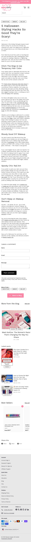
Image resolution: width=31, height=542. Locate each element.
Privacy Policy (11, 279)
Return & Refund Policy (7, 496)
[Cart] (25, 7)
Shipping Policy (5, 493)
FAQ (2, 484)
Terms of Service (22, 279)
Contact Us (4, 487)
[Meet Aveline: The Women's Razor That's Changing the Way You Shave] (16, 319)
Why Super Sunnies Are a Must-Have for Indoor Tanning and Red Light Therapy (21, 352)
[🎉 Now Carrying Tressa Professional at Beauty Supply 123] (7, 390)
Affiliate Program (5, 469)
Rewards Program (6, 463)
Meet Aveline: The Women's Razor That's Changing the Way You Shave (16, 334)
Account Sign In (5, 460)
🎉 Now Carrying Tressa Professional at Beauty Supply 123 (20, 388)
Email (3, 255)
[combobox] (11, 12)
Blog (2, 481)
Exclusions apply (15, 2)
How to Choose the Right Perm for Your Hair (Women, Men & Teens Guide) (21, 378)
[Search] (28, 12)
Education (4, 478)
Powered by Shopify (6, 538)
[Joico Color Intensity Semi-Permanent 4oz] (13, 419)
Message (4, 262)
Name (3, 248)
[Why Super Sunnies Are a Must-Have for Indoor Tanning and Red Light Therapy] (7, 356)
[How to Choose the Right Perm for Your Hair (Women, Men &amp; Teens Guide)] (7, 378)
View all (27, 303)
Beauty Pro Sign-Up (6, 466)
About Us (3, 475)
